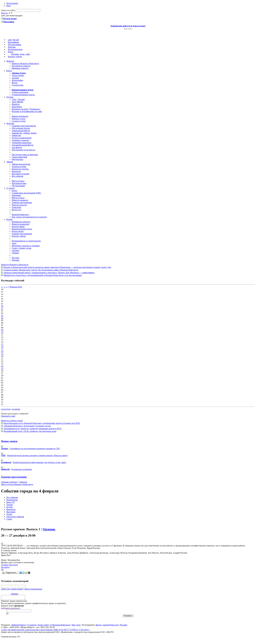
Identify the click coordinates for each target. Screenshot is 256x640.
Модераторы (17, 159)
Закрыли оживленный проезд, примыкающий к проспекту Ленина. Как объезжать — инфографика (49, 272)
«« (2, 287)
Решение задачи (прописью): (14, 601)
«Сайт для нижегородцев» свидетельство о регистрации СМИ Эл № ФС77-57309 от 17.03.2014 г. (45, 630)
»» (6, 287)
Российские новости (21, 66)
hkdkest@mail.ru (18, 625)
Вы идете (13, 565)
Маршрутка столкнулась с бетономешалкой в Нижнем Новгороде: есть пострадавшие (43, 275)
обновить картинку (10, 608)
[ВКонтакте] (20, 572)
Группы (9, 97)
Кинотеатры (12, 500)
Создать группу (19, 121)
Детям (9, 514)
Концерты (16, 171)
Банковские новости (21, 222)
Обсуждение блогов (21, 128)
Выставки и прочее (20, 174)
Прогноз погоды (19, 205)
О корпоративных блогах (23, 95)
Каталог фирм (18, 226)
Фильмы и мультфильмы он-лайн (27, 111)
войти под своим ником (12, 589)
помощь (14, 594)
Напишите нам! (8, 416)
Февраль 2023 (16, 287)
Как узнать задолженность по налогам (29, 217)
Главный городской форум (24, 126)
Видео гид (16, 210)
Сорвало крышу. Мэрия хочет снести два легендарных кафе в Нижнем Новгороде (41, 270)
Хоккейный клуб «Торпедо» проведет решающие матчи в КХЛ (32, 428)
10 (2, 332)
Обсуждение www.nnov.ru (23, 150)
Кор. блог (76, 625)
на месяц (16, 409)
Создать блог (18, 85)
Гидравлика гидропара (21, 469)
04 (2, 318)
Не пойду (5, 567)
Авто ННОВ (17, 102)
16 (2, 347)
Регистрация (12, 3)
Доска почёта (18, 75)
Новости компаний (20, 224)
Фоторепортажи (15, 49)
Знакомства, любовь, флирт (24, 133)
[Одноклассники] (26, 572)
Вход (8, 6)
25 (2, 368)
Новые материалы (20, 116)
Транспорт (16, 207)
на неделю (6, 409)
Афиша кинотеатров (21, 164)
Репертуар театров (20, 169)
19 (2, 354)
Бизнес (9, 219)
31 (2, 308)
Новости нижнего (20, 200)
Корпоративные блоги (22, 229)
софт (28, 54)
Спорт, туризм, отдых (21, 248)
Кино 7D (10, 502)
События (23, 482)
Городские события (15, 516)
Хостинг (15, 258)
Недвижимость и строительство (26, 241)
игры (22, 54)
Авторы (15, 78)
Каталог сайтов (15, 56)
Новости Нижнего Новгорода (25, 63)
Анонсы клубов (19, 166)
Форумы (12, 47)
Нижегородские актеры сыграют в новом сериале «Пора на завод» (37, 455)
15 (2, 344)
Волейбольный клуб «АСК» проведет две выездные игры (30, 431)
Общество (16, 135)
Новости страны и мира (12, 420)
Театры (9, 504)
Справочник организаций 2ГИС (26, 193)
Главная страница (9, 482)
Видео (14, 83)
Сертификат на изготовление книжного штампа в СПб (34, 448)
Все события (17, 176)
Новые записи (9, 441)
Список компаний (20, 92)
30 (2, 306)
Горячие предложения (22, 202)
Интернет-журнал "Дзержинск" (26, 109)
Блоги (9, 71)
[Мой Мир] (29, 572)
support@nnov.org (110, 625)
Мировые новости (20, 68)
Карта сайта (43, 625)
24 (2, 366)
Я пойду (5, 565)
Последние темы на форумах (25, 154)
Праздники (17, 106)
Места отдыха (18, 181)
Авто (14, 243)
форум (98, 625)
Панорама (16, 195)
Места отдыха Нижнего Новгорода (17, 484)
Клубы (9, 507)
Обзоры (15, 253)
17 (2, 349)
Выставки (10, 512)
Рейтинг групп (18, 118)
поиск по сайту (8, 10)
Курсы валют (18, 231)
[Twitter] (23, 572)
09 (2, 330)
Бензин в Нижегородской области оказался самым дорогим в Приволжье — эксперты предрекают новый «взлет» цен (57, 267)
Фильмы (15, 54)
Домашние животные (21, 142)
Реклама (15, 260)
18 (2, 351)
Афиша (9, 162)
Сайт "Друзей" (18, 99)
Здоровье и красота (20, 140)
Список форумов (19, 157)
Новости (10, 61)
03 (2, 315)
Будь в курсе (128, 28)
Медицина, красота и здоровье (26, 246)
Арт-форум (17, 147)
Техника (15, 250)
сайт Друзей (13, 40)
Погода (4, 13)
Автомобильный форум (22, 145)
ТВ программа (14, 44)
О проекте (32, 625)
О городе (10, 188)
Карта (10, 52)
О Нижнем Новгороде (60, 625)
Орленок (49, 529)
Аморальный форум (21, 130)
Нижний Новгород (20, 214)
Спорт (9, 519)
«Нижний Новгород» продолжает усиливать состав (27, 426)
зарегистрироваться (33, 589)
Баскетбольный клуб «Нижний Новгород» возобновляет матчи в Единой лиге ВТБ (42, 423)
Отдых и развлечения (21, 138)
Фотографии (17, 80)
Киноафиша (13, 42)
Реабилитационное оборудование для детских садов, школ (39, 462)
